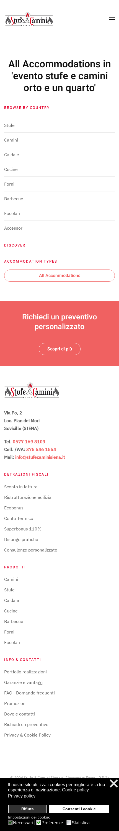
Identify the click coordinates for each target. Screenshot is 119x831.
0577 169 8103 (29, 441)
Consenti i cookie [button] (79, 809)
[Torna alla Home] (29, 19)
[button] (112, 19)
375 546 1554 (41, 449)
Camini (11, 140)
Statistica (81, 823)
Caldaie (11, 154)
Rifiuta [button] (27, 809)
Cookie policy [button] (75, 790)
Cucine (11, 169)
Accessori (14, 228)
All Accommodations (59, 275)
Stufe (9, 125)
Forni (9, 184)
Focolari (12, 213)
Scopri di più (59, 349)
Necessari (23, 823)
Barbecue (13, 198)
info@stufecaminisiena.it (40, 457)
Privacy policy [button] (21, 796)
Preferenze (52, 823)
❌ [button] (113, 783)
